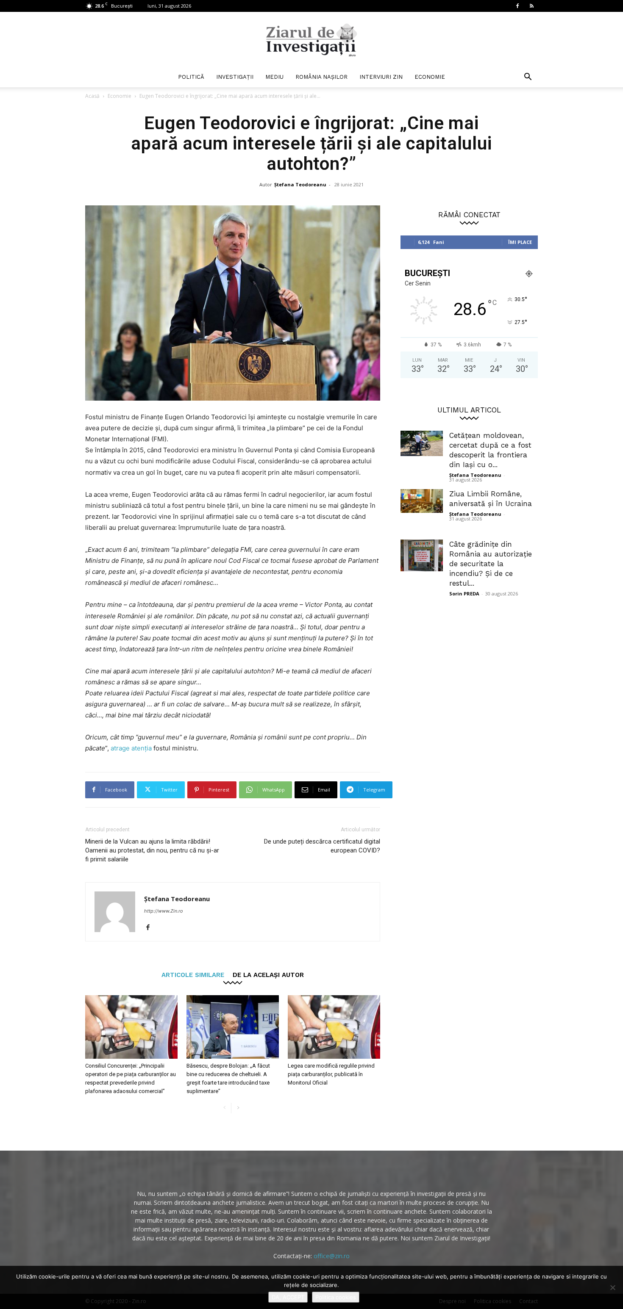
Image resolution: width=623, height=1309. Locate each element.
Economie (429, 77)
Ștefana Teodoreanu (300, 184)
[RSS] (531, 6)
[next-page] (238, 1108)
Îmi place (520, 242)
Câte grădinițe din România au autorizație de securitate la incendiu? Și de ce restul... (490, 563)
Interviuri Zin (381, 77)
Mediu (274, 77)
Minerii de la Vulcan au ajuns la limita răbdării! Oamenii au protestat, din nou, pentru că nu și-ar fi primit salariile (152, 850)
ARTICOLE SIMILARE (192, 974)
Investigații (234, 77)
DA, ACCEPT (288, 1297)
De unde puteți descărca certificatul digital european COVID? (322, 846)
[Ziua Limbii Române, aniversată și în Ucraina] (421, 501)
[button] (527, 78)
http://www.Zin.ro (163, 911)
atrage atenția (131, 748)
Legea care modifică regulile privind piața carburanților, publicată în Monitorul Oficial (331, 1074)
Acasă (92, 96)
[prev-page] (224, 1108)
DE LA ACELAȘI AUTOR (268, 974)
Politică (191, 77)
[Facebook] (517, 6)
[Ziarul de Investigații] (311, 40)
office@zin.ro (332, 1256)
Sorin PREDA (464, 593)
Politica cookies (335, 1297)
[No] (612, 1287)
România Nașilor (321, 77)
